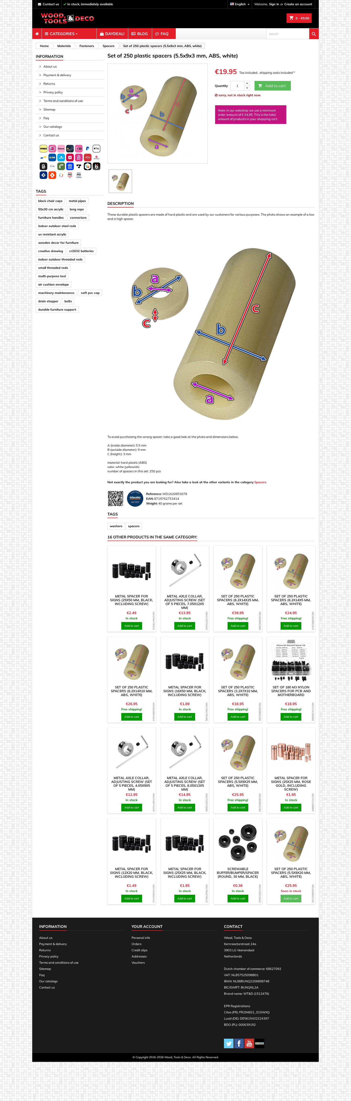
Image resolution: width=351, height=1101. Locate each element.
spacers (134, 526)
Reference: (154, 494)
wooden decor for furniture (58, 243)
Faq (46, 118)
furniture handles (51, 217)
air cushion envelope (53, 284)
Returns (49, 83)
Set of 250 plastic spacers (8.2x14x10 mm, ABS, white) (132, 691)
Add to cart (272, 85)
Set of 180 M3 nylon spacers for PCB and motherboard (291, 691)
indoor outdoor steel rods (57, 226)
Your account (147, 926)
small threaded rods (53, 268)
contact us (51, 4)
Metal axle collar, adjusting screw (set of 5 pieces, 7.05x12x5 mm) (184, 602)
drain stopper (48, 301)
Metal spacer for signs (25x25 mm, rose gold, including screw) (291, 784)
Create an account (298, 4)
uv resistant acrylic (52, 234)
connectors (78, 217)
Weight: (152, 503)
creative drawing (50, 251)
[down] (247, 87)
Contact (233, 926)
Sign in (274, 4)
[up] (247, 83)
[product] (132, 570)
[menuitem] (37, 33)
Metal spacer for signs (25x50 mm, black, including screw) (131, 600)
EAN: (150, 498)
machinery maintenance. (56, 293)
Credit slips (139, 950)
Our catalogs (52, 126)
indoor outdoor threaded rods (60, 259)
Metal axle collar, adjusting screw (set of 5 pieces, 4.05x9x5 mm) (131, 784)
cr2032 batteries (81, 251)
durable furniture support (57, 309)
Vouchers (138, 962)
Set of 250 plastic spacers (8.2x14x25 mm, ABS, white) (238, 600)
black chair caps (50, 201)
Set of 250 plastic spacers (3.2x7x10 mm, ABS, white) (238, 691)
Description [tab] (120, 203)
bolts (68, 301)
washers (116, 526)
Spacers (260, 482)
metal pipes (77, 201)
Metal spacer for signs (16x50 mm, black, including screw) (184, 691)
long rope (77, 209)
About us (50, 66)
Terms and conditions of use (63, 101)
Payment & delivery (57, 75)
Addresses (139, 956)
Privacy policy (53, 92)
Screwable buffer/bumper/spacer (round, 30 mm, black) (238, 873)
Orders (136, 944)
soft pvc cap (90, 293)
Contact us (51, 135)
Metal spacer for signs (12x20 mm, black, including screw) (131, 873)
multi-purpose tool (52, 276)
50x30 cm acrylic (51, 209)
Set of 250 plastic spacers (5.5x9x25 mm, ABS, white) (238, 782)
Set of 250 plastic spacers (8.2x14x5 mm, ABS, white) (291, 600)
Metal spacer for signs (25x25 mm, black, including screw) (184, 873)
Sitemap (49, 109)
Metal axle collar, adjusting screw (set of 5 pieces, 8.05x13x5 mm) (184, 784)
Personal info (141, 938)
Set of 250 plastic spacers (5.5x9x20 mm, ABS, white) (291, 873)
